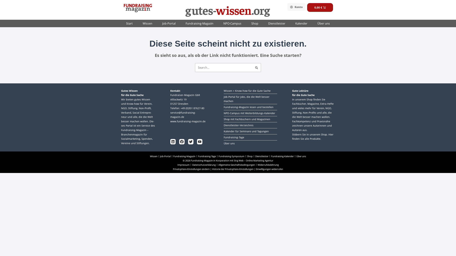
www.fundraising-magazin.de (188, 121)
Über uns (323, 23)
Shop (254, 23)
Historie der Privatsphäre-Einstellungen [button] (232, 169)
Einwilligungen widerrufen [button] (269, 169)
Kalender (301, 23)
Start (129, 23)
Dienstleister (276, 23)
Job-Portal (169, 23)
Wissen (147, 23)
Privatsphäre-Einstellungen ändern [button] (191, 169)
